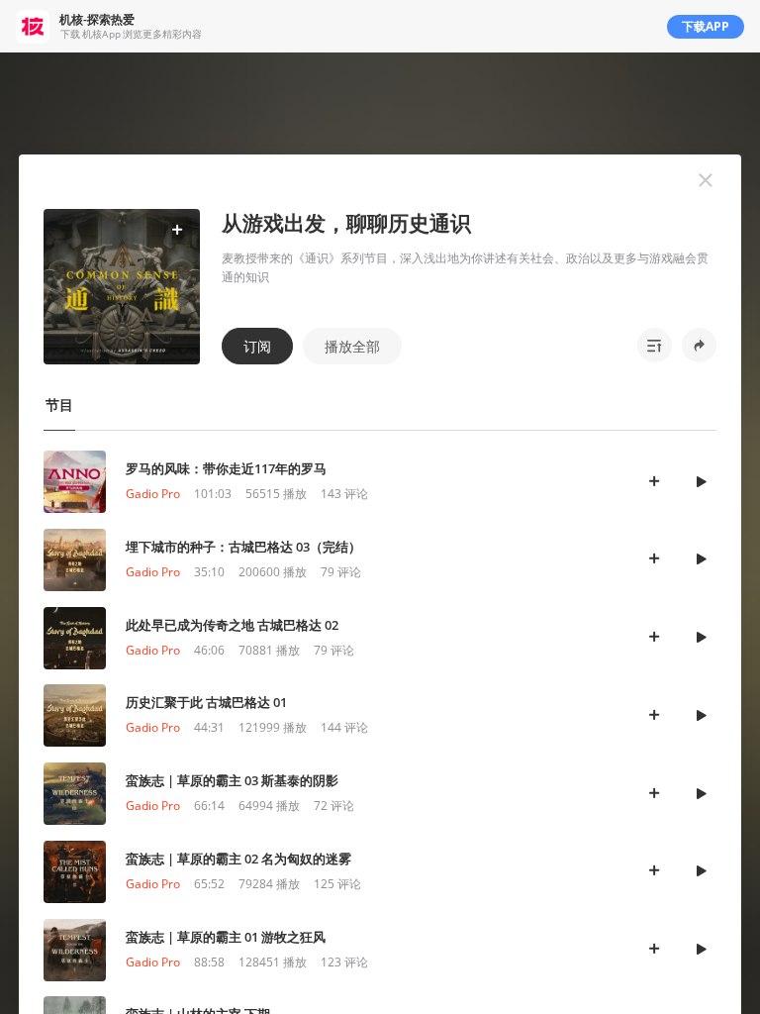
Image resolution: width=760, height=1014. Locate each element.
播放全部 (352, 346)
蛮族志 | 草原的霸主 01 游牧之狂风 (226, 937)
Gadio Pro (153, 493)
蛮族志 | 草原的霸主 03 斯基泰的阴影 (232, 780)
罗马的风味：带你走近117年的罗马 (226, 468)
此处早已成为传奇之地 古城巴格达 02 (232, 625)
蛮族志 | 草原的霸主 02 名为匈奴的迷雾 (238, 858)
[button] (705, 180)
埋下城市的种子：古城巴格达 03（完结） (243, 547)
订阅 (257, 346)
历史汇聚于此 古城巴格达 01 (206, 702)
